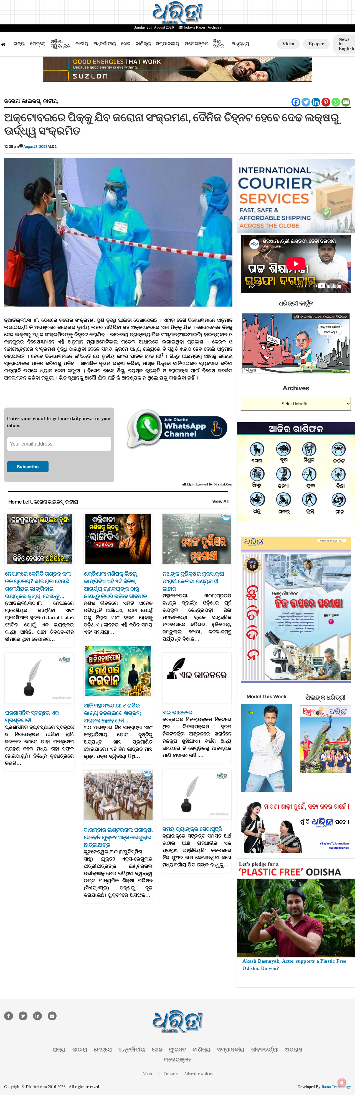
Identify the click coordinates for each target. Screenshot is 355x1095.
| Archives (213, 27)
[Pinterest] (325, 102)
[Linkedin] (315, 102)
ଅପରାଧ (293, 1049)
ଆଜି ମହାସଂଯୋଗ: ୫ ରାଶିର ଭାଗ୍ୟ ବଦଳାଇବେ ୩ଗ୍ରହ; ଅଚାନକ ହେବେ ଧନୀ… (112, 713)
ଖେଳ (125, 43)
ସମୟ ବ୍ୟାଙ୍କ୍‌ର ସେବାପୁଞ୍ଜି (192, 829)
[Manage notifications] (342, 1082)
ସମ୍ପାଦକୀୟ (167, 43)
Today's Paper (194, 27)
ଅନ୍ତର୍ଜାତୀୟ (104, 43)
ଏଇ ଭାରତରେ (177, 712)
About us (149, 1074)
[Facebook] (295, 102)
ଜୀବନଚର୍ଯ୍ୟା (265, 1049)
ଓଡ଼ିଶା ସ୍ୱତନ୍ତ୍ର (60, 44)
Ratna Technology (336, 1087)
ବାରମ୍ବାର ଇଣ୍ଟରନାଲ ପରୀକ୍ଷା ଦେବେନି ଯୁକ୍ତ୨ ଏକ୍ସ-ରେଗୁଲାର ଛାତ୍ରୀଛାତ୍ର (118, 837)
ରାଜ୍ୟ (19, 43)
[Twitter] (305, 102)
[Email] (345, 102)
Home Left (20, 502)
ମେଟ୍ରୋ (38, 43)
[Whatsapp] (335, 102)
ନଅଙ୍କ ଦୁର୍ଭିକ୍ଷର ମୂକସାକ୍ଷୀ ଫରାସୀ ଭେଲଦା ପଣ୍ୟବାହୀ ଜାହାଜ (193, 581)
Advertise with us (198, 1074)
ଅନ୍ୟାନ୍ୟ (240, 43)
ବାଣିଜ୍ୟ (143, 43)
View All (220, 501)
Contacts (171, 1074)
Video (288, 43)
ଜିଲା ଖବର (218, 44)
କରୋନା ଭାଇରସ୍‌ (22, 101)
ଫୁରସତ (177, 1049)
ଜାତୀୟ (81, 43)
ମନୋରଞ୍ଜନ (196, 43)
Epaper (316, 43)
